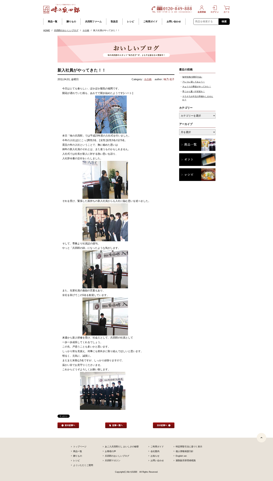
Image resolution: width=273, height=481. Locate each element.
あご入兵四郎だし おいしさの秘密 (122, 446)
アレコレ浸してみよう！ (193, 82)
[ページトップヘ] (261, 437)
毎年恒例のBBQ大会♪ (192, 77)
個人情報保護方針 (184, 451)
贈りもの (71, 21)
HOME (46, 30)
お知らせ (155, 456)
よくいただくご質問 (83, 465)
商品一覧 (52, 21)
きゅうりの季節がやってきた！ (196, 86)
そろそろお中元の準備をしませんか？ (197, 98)
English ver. (181, 456)
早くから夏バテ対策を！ (193, 91)
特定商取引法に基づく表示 (189, 446)
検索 (224, 21)
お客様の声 (110, 451)
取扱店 (114, 21)
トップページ (79, 446)
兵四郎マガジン (112, 460)
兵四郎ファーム (93, 21)
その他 (85, 30)
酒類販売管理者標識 (186, 460)
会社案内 (155, 451)
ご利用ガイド (150, 21)
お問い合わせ (174, 21)
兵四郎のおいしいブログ (66, 30)
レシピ (130, 21)
